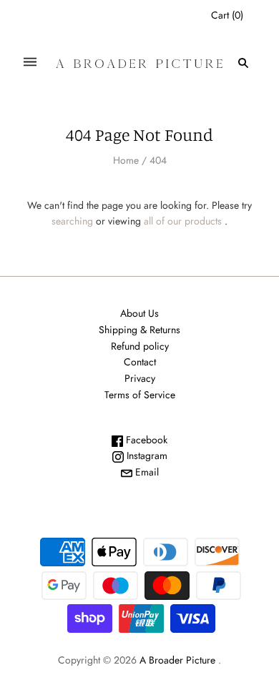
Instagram (145, 455)
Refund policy (140, 346)
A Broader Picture (177, 660)
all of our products (183, 221)
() (227, 15)
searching (72, 221)
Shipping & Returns (139, 329)
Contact (140, 362)
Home (126, 160)
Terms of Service (139, 395)
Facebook (145, 440)
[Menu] (30, 63)
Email (145, 472)
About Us (139, 313)
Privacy (139, 378)
